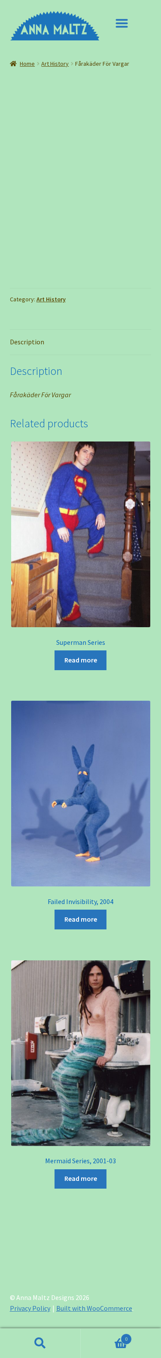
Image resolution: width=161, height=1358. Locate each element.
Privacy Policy (30, 1308)
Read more (80, 660)
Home (27, 63)
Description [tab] (27, 341)
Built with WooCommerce (94, 1308)
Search (40, 1343)
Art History (55, 63)
